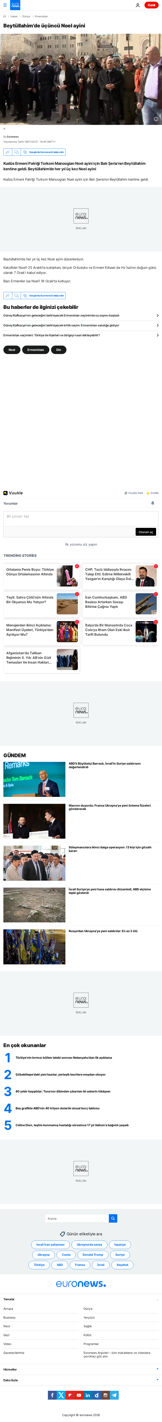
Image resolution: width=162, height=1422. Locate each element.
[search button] (113, 1218)
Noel (12, 349)
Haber (14, 16)
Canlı (151, 5)
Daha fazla (10, 1380)
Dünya (26, 16)
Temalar (9, 1299)
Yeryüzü (89, 1317)
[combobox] (81, 1218)
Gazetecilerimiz (13, 1352)
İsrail (100, 1265)
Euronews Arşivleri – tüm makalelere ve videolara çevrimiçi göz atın (117, 1354)
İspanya (120, 1244)
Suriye (120, 1254)
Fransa (80, 1265)
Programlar (91, 1344)
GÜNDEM (14, 755)
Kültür (88, 1335)
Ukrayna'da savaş (89, 1244)
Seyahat (122, 1265)
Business (9, 1317)
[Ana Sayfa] (4, 16)
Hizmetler (10, 1369)
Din (58, 349)
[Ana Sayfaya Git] (15, 5)
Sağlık (88, 1326)
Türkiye (39, 1265)
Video (7, 1344)
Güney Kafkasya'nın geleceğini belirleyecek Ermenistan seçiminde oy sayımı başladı (61, 315)
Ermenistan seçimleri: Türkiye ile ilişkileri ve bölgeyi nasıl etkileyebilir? (51, 335)
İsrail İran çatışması (50, 1244)
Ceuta (66, 1254)
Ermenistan (41, 16)
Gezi (6, 1335)
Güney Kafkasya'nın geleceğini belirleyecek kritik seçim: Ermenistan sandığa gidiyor (61, 325)
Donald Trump (93, 1254)
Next (6, 1326)
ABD (60, 1265)
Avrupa (8, 1308)
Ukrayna (44, 1254)
